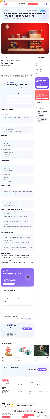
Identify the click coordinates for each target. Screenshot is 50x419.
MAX (45, 10)
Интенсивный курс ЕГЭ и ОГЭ (42, 391)
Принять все (25, 417)
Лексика (37, 63)
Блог (37, 386)
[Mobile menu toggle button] (46, 4)
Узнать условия (42, 98)
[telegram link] (38, 412)
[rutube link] (41, 412)
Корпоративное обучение (41, 382)
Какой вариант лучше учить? (40, 69)
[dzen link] (45, 412)
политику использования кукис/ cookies (28, 410)
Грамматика (6, 10)
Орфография (38, 65)
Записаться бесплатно (42, 86)
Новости (38, 384)
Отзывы (30, 387)
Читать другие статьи (32, 369)
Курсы (30, 384)
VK (40, 10)
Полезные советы (39, 71)
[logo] (5, 4)
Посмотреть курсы (27, 331)
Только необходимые (29, 414)
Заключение (38, 73)
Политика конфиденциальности (11, 416)
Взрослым (31, 382)
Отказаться (19, 414)
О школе (30, 389)
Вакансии (30, 391)
